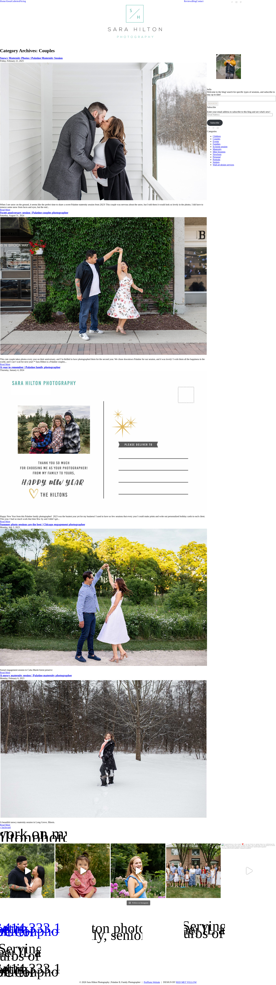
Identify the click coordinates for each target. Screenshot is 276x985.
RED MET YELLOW (186, 982)
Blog (194, 1)
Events (216, 141)
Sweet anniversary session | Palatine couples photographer (34, 212)
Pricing (22, 1)
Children (217, 136)
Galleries (15, 1)
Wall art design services (223, 165)
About (8, 1)
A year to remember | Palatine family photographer (30, 367)
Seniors (216, 162)
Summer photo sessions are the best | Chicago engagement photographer (42, 524)
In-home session (220, 146)
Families (216, 144)
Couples (216, 139)
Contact (199, 1)
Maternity (217, 149)
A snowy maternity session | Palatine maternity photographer (36, 675)
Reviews (188, 1)
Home (3, 1)
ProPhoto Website (152, 982)
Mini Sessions (219, 152)
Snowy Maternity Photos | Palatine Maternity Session (31, 58)
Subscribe (214, 123)
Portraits (216, 159)
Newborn (217, 154)
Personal (217, 157)
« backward (5, 827)
